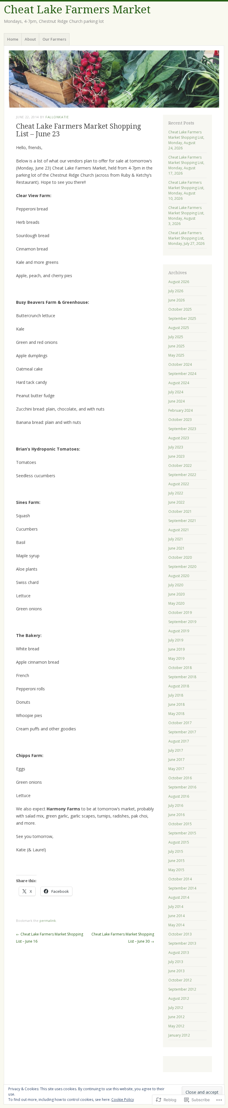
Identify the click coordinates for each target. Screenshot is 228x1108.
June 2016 (176, 814)
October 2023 (180, 419)
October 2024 (180, 364)
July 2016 (175, 805)
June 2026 (176, 300)
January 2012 (179, 1035)
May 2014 (176, 924)
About (30, 39)
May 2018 (176, 713)
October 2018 (180, 667)
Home (12, 39)
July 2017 (175, 750)
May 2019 (176, 658)
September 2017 (182, 732)
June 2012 (176, 1016)
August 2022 (178, 483)
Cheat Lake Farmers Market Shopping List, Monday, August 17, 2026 (186, 165)
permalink (47, 920)
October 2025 (180, 309)
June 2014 (176, 915)
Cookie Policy (122, 1099)
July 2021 (175, 539)
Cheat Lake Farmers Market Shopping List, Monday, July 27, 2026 (186, 238)
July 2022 (175, 493)
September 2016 (182, 787)
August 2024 (178, 382)
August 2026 (178, 281)
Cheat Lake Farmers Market (77, 9)
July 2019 (175, 640)
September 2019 (182, 621)
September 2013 (182, 943)
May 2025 (176, 355)
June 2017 (176, 759)
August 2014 (178, 897)
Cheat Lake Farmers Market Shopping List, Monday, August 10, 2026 (186, 190)
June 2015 (176, 860)
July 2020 (175, 584)
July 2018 (175, 695)
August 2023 (178, 437)
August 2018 (178, 686)
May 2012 (176, 1026)
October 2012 (180, 980)
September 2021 (182, 520)
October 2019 (180, 612)
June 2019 (176, 649)
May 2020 (176, 603)
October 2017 (180, 722)
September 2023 (182, 428)
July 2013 (175, 961)
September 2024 (182, 373)
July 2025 (175, 336)
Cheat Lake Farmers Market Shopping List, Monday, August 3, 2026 (186, 215)
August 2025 (178, 327)
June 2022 (176, 502)
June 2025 (176, 346)
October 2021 (180, 511)
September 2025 (182, 318)
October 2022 (180, 465)
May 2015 (176, 869)
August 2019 (178, 630)
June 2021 (176, 548)
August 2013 (178, 952)
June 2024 (176, 401)
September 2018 (182, 676)
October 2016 (180, 777)
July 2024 (175, 392)
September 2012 (182, 989)
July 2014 (175, 906)
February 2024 (180, 410)
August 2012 (178, 998)
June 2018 (176, 704)
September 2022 (182, 474)
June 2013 (176, 970)
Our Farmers (54, 39)
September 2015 (182, 833)
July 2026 (175, 290)
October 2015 (180, 823)
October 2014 (180, 879)
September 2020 (182, 566)
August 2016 (178, 796)
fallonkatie (57, 117)
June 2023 (176, 456)
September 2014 (182, 888)
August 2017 (178, 741)
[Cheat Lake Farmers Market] (114, 79)
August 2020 (178, 575)
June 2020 (176, 594)
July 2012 (175, 1007)
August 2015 (178, 842)
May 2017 (176, 768)
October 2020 (180, 557)
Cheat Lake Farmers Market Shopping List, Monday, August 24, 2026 (186, 140)
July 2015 (175, 851)
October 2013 (180, 934)
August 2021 (178, 529)
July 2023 (175, 447)
